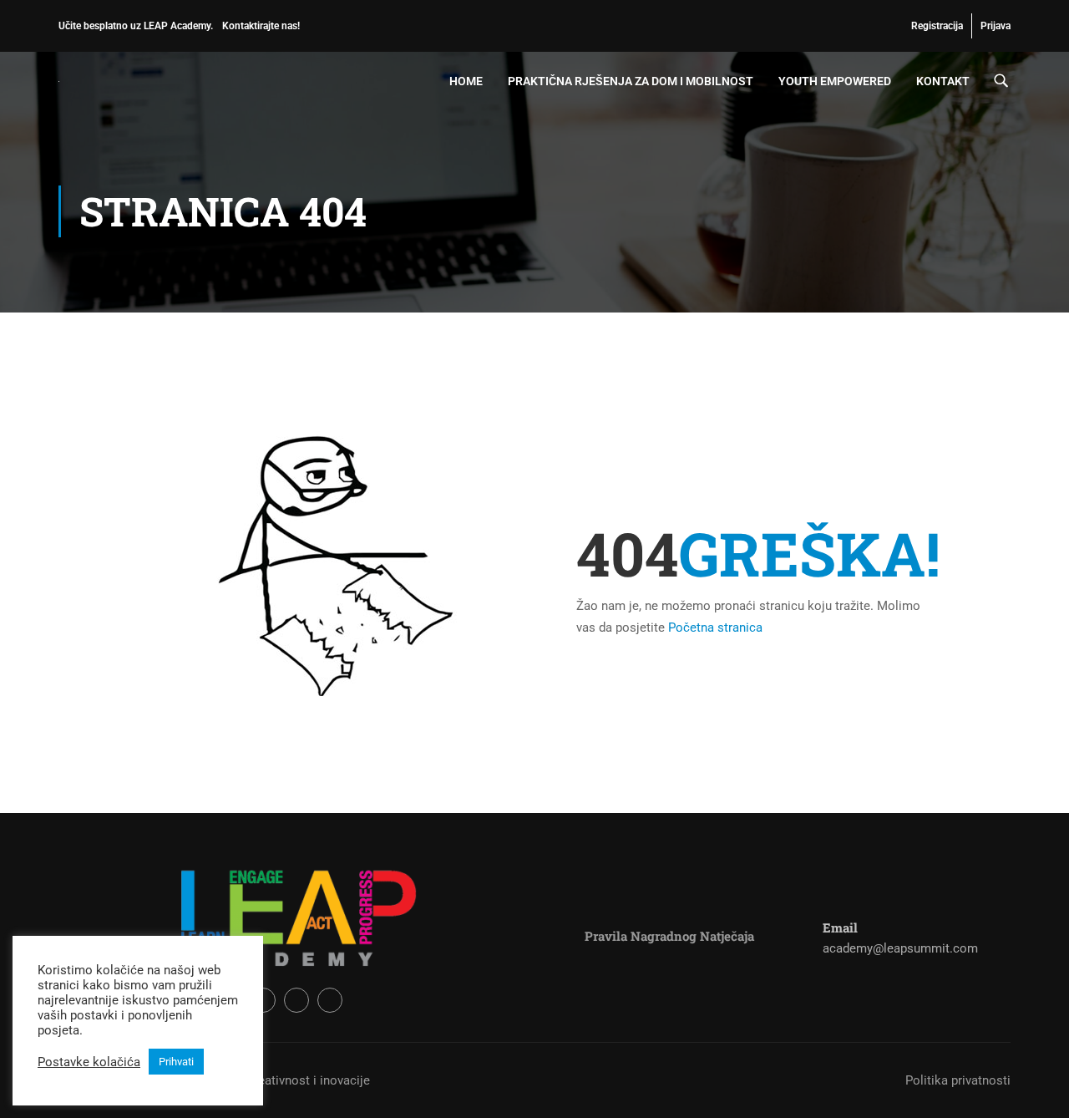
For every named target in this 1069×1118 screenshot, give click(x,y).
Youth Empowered (834, 81)
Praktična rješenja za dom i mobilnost (630, 81)
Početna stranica (715, 627)
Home (466, 81)
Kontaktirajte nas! (261, 26)
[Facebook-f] (263, 1000)
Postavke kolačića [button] (89, 1062)
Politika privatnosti (958, 1080)
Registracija (937, 26)
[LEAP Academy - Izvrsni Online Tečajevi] (122, 81)
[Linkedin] (329, 1000)
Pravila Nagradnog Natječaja (669, 935)
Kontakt (943, 81)
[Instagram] (296, 1000)
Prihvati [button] (176, 1061)
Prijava (995, 26)
